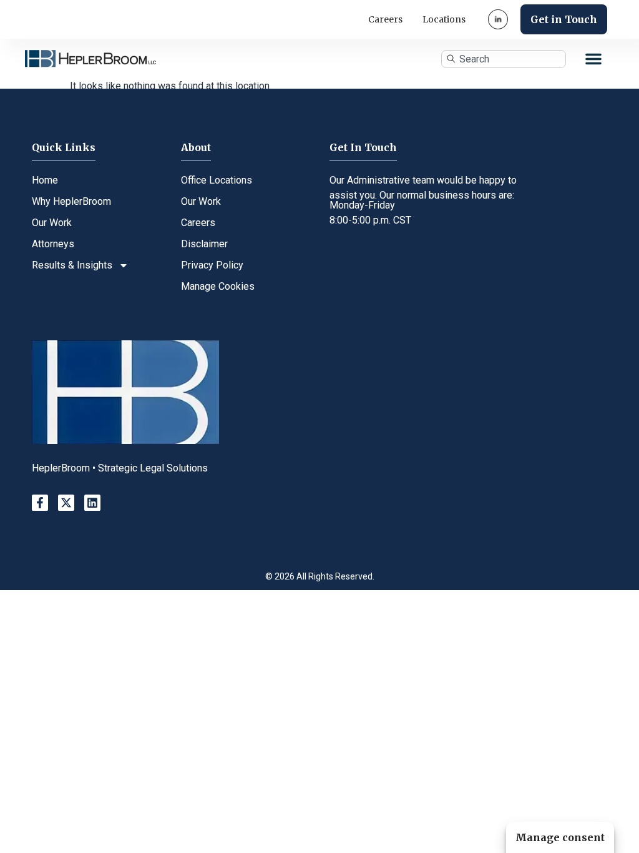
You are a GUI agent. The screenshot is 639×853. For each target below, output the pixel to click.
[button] (593, 59)
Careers (385, 19)
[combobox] (503, 59)
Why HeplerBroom (71, 201)
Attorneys (53, 244)
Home (45, 180)
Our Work (52, 223)
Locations (444, 19)
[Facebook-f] (40, 503)
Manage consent (560, 837)
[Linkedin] (92, 503)
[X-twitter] (66, 503)
